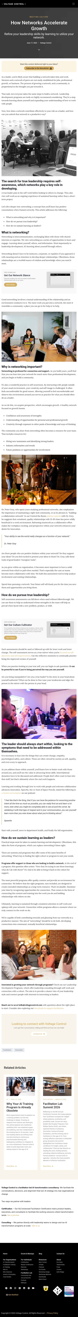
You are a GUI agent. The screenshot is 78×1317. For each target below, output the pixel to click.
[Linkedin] (24, 1288)
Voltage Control (45, 43)
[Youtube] (33, 1288)
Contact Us (37, 1034)
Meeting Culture (39, 17)
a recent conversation (11, 793)
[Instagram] (15, 1288)
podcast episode (54, 516)
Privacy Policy (52, 1313)
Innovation (19, 1050)
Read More (10, 1166)
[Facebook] (11, 1288)
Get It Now (10, 285)
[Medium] (19, 1288)
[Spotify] (28, 1288)
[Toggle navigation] (73, 4)
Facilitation (7, 1050)
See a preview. (13, 1215)
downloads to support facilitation (48, 1008)
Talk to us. (35, 1226)
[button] (9, 1260)
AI (7, 1099)
